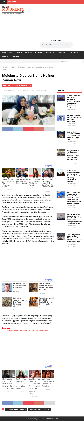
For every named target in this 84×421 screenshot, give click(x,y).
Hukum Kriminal (7, 52)
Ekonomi (28, 52)
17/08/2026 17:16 (72, 109)
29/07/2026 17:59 (72, 123)
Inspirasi (5, 57)
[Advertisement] (56, 21)
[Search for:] (71, 61)
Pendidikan (50, 52)
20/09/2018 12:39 (9, 91)
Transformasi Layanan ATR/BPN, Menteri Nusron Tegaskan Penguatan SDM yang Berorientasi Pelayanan (74, 175)
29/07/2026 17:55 (72, 142)
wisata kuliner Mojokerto (39, 409)
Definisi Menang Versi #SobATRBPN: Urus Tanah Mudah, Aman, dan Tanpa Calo (74, 135)
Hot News (15, 57)
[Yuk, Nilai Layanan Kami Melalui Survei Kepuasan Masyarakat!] (61, 118)
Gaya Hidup (74, 52)
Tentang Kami (12, 2)
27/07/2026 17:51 (72, 244)
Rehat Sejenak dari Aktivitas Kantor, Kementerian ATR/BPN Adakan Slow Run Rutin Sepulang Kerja (73, 154)
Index (3, 2)
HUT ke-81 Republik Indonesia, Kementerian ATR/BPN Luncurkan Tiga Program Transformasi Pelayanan (74, 101)
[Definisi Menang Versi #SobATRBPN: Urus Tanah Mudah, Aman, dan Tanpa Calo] (61, 134)
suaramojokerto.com (52, 419)
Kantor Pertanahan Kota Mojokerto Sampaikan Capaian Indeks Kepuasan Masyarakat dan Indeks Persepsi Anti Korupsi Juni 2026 (74, 197)
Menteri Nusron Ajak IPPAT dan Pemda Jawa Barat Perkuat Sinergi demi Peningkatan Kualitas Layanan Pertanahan (74, 218)
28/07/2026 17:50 (72, 226)
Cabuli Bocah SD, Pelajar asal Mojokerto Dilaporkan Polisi (27, 331)
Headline (31, 91)
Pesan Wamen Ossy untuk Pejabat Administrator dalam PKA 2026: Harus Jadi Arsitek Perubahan (74, 238)
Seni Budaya (62, 52)
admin (19, 91)
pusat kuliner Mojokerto (16, 409)
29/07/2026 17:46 (72, 184)
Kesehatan (39, 52)
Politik (19, 52)
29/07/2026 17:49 (72, 162)
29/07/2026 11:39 (72, 206)
